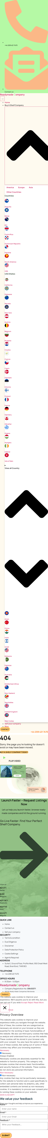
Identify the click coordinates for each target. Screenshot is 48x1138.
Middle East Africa (12, 684)
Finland (7, 396)
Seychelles (9, 702)
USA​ (6, 271)
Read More (39, 1002)
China (7, 628)
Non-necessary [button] (6, 1072)
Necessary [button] (4, 1050)
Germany (8, 415)
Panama (8, 252)
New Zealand (10, 693)
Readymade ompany (12, 94)
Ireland (7, 452)
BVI (6, 225)
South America (10, 262)
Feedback (5, 1120)
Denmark (8, 378)
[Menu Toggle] (2, 98)
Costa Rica (9, 234)
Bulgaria (8, 340)
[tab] (10, 187)
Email (3, 1112)
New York (8, 313)
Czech (7, 368)
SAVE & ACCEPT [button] (7, 1095)
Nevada (8, 303)
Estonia (8, 387)
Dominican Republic (13, 244)
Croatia (7, 350)
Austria (7, 322)
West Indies (9, 721)
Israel (7, 647)
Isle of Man (9, 461)
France (7, 405)
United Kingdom (11, 712)
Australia (8, 675)
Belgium (8, 331)
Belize (7, 216)
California (8, 285)
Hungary (8, 442)
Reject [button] (30, 1002)
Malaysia (8, 656)
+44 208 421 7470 (39, 731)
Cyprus (7, 359)
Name (3, 1104)
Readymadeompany (15, 985)
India (7, 637)
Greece (7, 433)
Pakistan (8, 665)
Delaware (8, 294)
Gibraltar (8, 424)
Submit (6, 1135)
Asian (7, 619)
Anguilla (8, 207)
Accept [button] (24, 1002)
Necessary (6, 1053)
